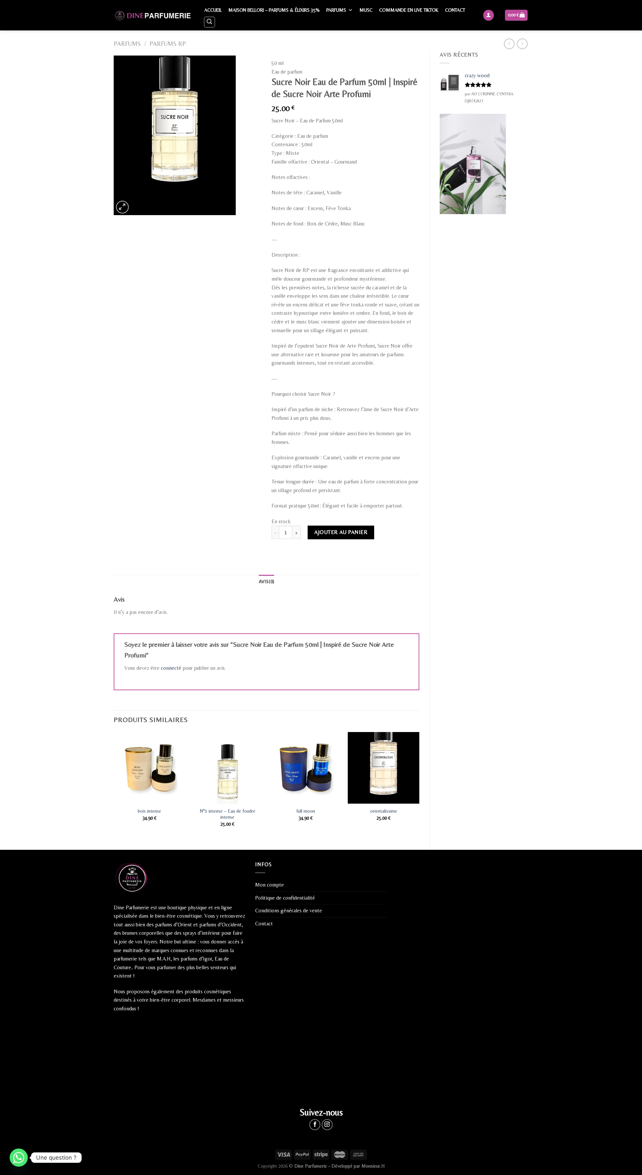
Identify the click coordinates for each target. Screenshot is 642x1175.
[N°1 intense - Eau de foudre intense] (227, 768)
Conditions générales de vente (288, 910)
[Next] (419, 785)
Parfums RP (167, 43)
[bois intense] (149, 768)
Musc (365, 10)
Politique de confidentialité (285, 898)
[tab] (266, 581)
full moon (305, 811)
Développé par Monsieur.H (358, 1166)
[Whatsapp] (19, 1158)
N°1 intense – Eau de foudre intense (227, 814)
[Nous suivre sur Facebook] (314, 1124)
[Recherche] (209, 22)
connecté (171, 668)
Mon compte (269, 885)
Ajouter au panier (340, 532)
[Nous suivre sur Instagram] (327, 1124)
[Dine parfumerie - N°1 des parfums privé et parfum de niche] (152, 15)
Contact (455, 10)
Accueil (213, 10)
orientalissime (383, 811)
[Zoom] (122, 207)
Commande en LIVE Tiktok (408, 10)
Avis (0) (266, 581)
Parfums (336, 10)
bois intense (149, 811)
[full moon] (305, 768)
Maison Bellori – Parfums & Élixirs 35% (274, 10)
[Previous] (114, 785)
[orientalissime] (383, 768)
